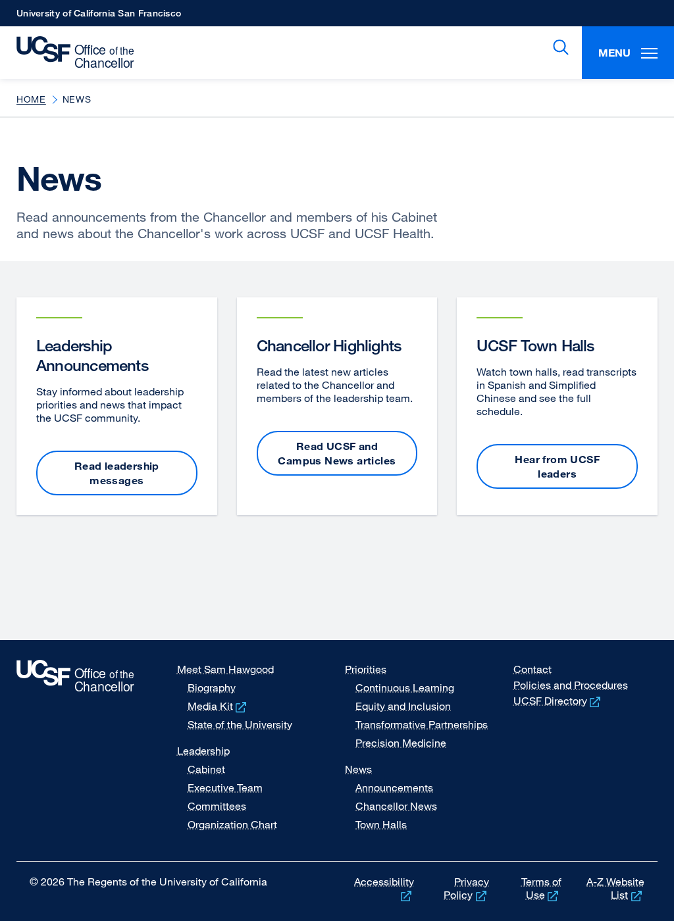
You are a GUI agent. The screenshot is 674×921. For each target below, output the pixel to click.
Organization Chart (232, 824)
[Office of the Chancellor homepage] (70, 52)
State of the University (240, 724)
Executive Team (225, 787)
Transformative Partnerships (421, 724)
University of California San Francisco (98, 16)
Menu (614, 52)
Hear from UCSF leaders (557, 466)
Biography (212, 687)
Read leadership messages (116, 473)
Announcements (394, 787)
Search (558, 47)
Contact (532, 669)
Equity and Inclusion (403, 705)
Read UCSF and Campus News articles (337, 453)
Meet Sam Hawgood (225, 669)
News (358, 769)
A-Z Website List (615, 888)
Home (31, 99)
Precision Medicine (400, 742)
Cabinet (206, 769)
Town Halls (381, 824)
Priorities (365, 669)
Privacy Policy (466, 888)
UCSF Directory (558, 700)
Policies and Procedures (570, 684)
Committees (217, 805)
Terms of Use (541, 888)
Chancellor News (396, 805)
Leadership (203, 750)
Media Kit (218, 705)
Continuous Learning (404, 687)
